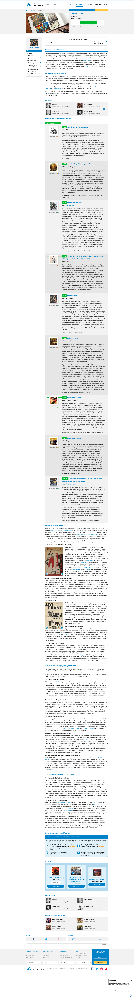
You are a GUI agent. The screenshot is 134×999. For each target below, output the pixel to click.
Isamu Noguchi (70, 205)
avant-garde (86, 60)
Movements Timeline (63, 953)
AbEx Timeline (62, 959)
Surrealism (86, 739)
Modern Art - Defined (80, 953)
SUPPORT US (100, 962)
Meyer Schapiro (76, 569)
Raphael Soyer (84, 562)
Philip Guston (70, 808)
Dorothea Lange (46, 959)
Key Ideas (29, 53)
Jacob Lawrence (71, 484)
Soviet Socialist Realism (91, 66)
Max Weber (90, 560)
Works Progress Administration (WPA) (87, 534)
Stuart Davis (66, 634)
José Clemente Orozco (66, 530)
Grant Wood (76, 728)
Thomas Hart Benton (88, 728)
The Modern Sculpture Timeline (65, 957)
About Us (100, 955)
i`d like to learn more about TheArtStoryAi (123, 988)
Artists (89, 4)
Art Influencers (79, 959)
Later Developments (33, 69)
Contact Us (99, 957)
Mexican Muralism (30, 955)
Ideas (105, 4)
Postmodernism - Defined (81, 955)
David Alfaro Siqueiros (88, 568)
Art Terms (78, 957)
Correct (91, 939)
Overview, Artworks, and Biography (60, 106)
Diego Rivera (53, 530)
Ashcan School (54, 682)
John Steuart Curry (68, 728)
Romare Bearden (97, 881)
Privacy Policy (79, 968)
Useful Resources (31, 71)
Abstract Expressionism (63, 802)
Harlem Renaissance (30, 953)
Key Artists (30, 55)
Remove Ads (104, 944)
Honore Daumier (95, 87)
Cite (77, 939)
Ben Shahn (87, 569)
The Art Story (34, 4)
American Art (29, 959)
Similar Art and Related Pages (33, 74)
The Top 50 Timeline (63, 955)
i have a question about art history (124, 991)
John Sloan (56, 879)
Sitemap (86, 968)
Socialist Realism (29, 957)
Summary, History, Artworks (58, 921)
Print (103, 939)
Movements (79, 4)
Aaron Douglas (80, 655)
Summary (29, 51)
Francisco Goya (58, 88)
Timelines (97, 4)
